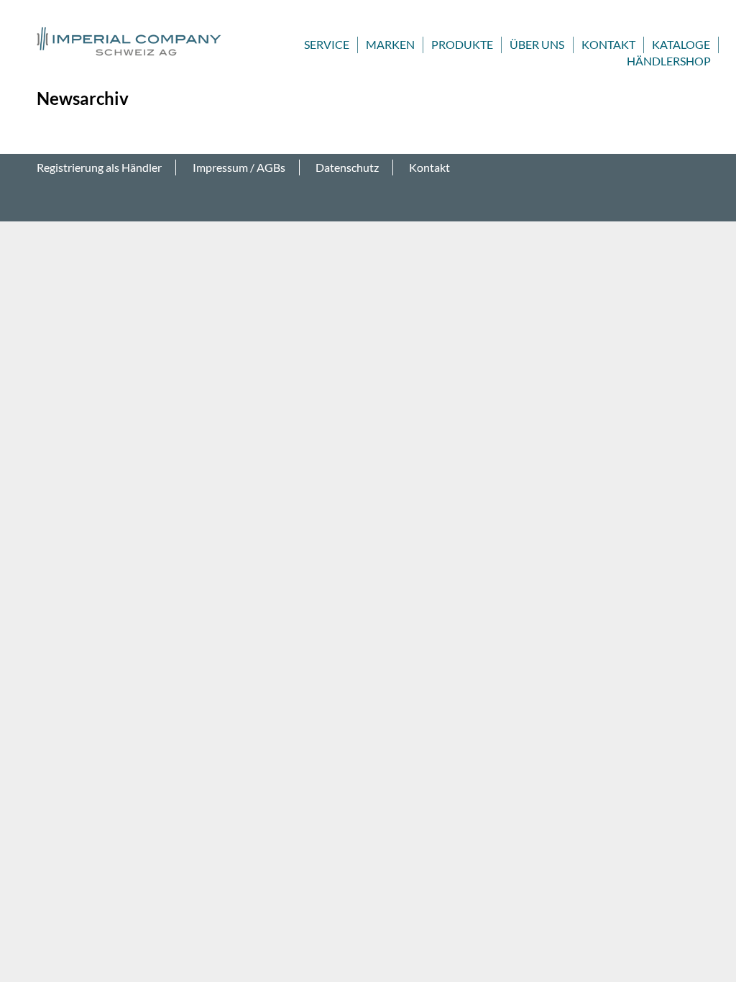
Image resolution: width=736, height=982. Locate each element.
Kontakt (608, 44)
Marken (390, 44)
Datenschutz (347, 167)
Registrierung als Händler (99, 167)
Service (326, 44)
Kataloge (681, 44)
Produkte (462, 44)
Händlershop (669, 61)
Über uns (537, 44)
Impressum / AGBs (239, 167)
